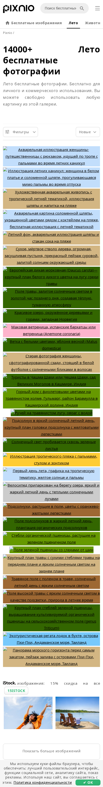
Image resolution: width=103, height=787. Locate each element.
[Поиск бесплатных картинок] (82, 8)
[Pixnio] (18, 10)
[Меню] (97, 8)
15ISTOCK (16, 690)
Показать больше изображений (51, 751)
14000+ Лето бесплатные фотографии (51, 60)
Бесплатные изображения (36, 22)
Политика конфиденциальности (43, 782)
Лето (73, 22)
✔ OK (88, 782)
